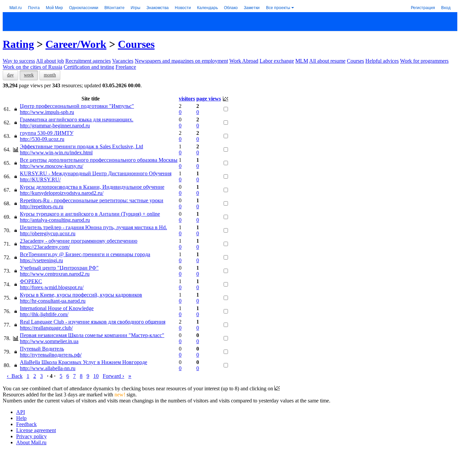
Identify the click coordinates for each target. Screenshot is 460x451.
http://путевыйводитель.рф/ (50, 355)
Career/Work (75, 44)
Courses (136, 44)
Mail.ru (15, 7)
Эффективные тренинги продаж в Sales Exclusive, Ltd (81, 146)
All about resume (327, 61)
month (50, 75)
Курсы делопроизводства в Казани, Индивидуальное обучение (92, 187)
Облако (231, 7)
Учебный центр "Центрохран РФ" (59, 268)
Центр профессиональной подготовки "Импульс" (77, 106)
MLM (301, 61)
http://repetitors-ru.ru (41, 206)
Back (15, 376)
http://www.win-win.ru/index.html (56, 152)
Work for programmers (424, 61)
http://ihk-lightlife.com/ (44, 314)
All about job (50, 61)
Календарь (207, 7)
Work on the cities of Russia (32, 67)
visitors (187, 98)
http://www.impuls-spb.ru (47, 112)
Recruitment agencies (88, 61)
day (10, 75)
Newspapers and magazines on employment (181, 61)
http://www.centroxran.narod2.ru (55, 274)
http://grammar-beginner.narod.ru (55, 125)
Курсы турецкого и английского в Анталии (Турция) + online (90, 214)
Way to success (19, 61)
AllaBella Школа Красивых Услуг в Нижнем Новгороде (83, 362)
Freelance (126, 67)
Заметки (252, 7)
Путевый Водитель (42, 349)
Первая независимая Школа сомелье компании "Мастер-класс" (92, 335)
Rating (18, 44)
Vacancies (122, 61)
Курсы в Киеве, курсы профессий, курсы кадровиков (81, 295)
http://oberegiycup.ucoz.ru (47, 233)
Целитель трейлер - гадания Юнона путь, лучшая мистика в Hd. (93, 227)
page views (208, 98)
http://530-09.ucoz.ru (42, 139)
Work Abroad (243, 61)
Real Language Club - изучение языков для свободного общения (92, 322)
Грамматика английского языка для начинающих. (76, 119)
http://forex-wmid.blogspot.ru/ (52, 287)
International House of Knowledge (57, 308)
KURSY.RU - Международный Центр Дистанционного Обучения (95, 173)
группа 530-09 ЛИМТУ (46, 133)
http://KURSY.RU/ (40, 179)
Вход (446, 7)
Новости (183, 7)
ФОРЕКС (31, 281)
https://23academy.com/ (45, 247)
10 (96, 376)
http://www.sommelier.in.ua (49, 341)
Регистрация (423, 7)
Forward (113, 376)
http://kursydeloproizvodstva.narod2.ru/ (61, 193)
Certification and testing (89, 67)
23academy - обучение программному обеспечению (78, 241)
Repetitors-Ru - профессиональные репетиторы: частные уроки (91, 200)
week (29, 75)
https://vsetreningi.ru (41, 260)
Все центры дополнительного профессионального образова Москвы (98, 160)
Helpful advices (382, 61)
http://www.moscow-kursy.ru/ (51, 166)
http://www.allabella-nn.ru (47, 368)
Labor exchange (277, 61)
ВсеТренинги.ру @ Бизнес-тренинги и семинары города (85, 254)
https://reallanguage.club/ (46, 328)
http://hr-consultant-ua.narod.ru (53, 301)
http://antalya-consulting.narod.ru (55, 220)
